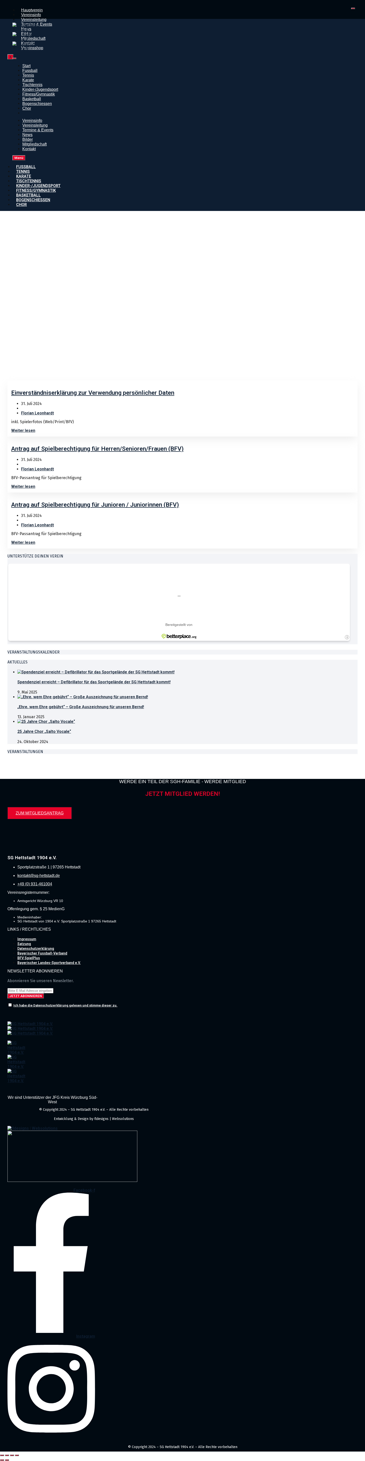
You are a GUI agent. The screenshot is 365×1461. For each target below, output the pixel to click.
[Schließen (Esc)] (17, 1455)
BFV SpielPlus (28, 958)
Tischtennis (32, 85)
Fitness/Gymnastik (38, 94)
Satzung (24, 944)
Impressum (26, 939)
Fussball (29, 70)
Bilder (27, 139)
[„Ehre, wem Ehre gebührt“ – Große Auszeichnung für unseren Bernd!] (82, 697)
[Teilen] (12, 1455)
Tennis (28, 75)
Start (26, 66)
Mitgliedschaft (34, 144)
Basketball (31, 99)
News (27, 135)
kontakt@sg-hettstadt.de (38, 875)
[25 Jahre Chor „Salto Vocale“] (46, 721)
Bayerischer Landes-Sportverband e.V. (49, 963)
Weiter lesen (23, 430)
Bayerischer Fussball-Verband (42, 953)
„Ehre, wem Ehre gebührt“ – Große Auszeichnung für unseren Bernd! (80, 707)
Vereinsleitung (33, 19)
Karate (28, 80)
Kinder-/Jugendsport (40, 89)
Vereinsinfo (31, 15)
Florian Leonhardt (37, 413)
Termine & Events (37, 130)
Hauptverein (32, 10)
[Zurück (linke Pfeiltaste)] (2, 1460)
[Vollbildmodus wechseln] (7, 1455)
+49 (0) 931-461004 (34, 884)
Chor (26, 108)
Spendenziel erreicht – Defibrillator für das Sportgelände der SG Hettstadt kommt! (94, 682)
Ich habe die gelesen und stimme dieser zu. (65, 1005)
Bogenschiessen (37, 103)
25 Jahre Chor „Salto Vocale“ (44, 731)
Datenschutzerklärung (35, 949)
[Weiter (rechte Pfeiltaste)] (7, 1460)
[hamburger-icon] (353, 8)
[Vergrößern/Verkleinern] (2, 1455)
